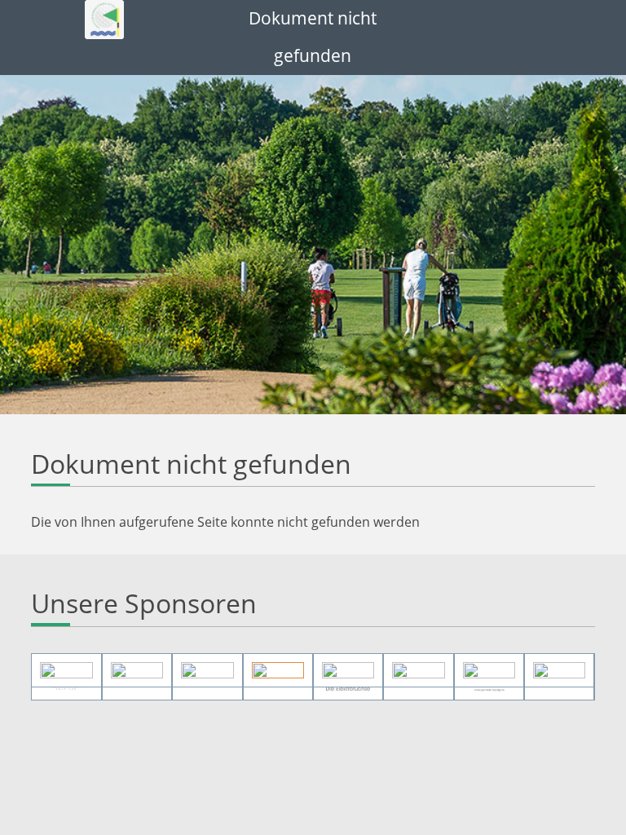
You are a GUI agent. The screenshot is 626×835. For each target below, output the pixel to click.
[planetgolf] (278, 670)
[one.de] (418, 670)
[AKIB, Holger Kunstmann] (66, 670)
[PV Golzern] (489, 670)
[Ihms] (207, 670)
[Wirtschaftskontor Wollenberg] (348, 670)
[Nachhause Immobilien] (137, 670)
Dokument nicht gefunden (313, 37)
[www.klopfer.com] (559, 670)
